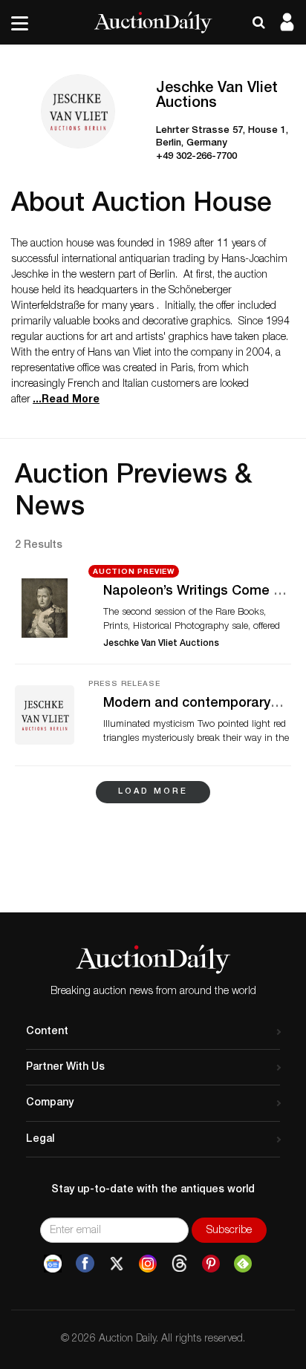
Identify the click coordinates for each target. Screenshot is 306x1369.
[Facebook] (85, 1263)
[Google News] (53, 1263)
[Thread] (179, 1263)
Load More (153, 792)
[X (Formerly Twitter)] (116, 1263)
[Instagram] (148, 1263)
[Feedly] (243, 1263)
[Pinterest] (211, 1263)
